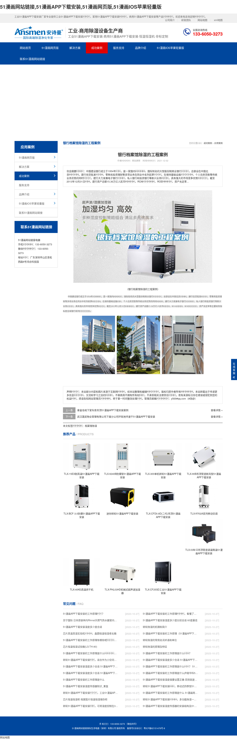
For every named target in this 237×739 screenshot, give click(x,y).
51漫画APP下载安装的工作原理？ (83, 613)
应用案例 (218, 143)
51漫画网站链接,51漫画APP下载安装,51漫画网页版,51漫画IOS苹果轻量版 (81, 6)
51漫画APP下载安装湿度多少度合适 (82, 626)
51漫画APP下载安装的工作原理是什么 (83, 679)
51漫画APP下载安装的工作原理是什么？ (167, 653)
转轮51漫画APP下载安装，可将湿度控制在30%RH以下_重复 (91, 706)
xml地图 (218, 20)
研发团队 (186, 20)
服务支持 (118, 48)
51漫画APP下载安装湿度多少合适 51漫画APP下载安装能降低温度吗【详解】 (171, 659)
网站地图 (202, 20)
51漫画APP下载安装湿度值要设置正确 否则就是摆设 (171, 679)
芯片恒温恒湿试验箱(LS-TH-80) (80, 646)
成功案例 (96, 48)
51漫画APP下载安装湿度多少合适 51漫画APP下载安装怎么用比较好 (91, 666)
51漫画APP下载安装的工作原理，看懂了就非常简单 (171, 613)
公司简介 (170, 20)
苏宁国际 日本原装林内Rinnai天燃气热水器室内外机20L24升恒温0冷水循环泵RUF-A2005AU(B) (91, 620)
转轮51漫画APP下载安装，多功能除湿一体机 (171, 699)
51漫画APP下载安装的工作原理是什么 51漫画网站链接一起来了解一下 (171, 692)
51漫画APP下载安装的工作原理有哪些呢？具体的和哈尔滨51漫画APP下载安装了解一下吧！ (91, 640)
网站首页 (25, 48)
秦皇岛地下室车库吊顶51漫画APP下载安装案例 (102, 410)
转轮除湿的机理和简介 (155, 626)
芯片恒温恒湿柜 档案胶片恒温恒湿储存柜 (85, 699)
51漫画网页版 (50, 48)
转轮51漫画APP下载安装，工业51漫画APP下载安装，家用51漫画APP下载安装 (91, 692)
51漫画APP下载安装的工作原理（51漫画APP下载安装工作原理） (171, 633)
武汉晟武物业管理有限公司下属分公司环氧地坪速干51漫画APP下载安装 (116, 416)
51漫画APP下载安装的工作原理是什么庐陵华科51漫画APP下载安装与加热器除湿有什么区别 (171, 673)
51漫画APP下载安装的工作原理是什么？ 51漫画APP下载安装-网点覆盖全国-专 (171, 666)
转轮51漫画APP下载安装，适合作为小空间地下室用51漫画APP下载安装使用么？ (91, 659)
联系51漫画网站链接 (32, 59)
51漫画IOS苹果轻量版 (170, 48)
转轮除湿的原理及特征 (155, 646)
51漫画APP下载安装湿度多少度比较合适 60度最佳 (170, 620)
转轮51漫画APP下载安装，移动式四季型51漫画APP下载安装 (171, 686)
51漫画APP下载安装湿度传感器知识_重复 (85, 686)
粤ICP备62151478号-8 (154, 728)
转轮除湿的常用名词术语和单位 (160, 640)
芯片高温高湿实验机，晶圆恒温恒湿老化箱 (89, 633)
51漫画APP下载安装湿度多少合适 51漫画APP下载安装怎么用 (91, 673)
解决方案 (75, 48)
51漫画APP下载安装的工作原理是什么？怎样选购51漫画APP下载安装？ (91, 653)
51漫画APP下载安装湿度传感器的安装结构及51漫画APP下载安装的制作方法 (171, 706)
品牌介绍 (140, 48)
